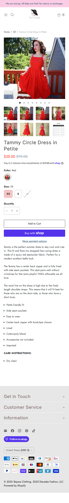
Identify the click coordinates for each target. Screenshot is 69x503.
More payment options (34, 241)
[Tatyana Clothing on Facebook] (14, 430)
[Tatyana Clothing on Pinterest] (28, 430)
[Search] (12, 15)
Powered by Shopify (15, 485)
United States (17, 450)
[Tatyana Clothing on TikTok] (35, 430)
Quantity (9, 203)
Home (7, 31)
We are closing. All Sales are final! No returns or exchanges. (34, 3)
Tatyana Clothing (22, 482)
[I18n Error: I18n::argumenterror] (10, 113)
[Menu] (6, 15)
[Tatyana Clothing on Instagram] (21, 430)
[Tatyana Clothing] (34, 14)
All (14, 31)
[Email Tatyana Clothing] (7, 430)
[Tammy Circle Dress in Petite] (34, 68)
